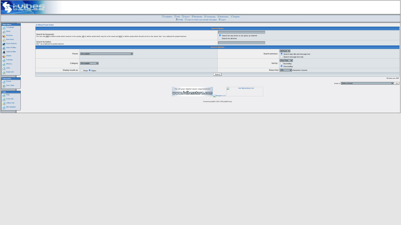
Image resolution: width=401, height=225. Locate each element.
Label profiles (11, 51)
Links (8, 68)
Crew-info (9, 99)
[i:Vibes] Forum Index (45, 25)
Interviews (10, 39)
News (8, 31)
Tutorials (9, 60)
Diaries (8, 56)
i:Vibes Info (10, 103)
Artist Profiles (11, 47)
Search (187, 17)
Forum (8, 81)
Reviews (9, 35)
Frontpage (10, 27)
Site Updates (11, 107)
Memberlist (198, 17)
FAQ (178, 17)
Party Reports (11, 43)
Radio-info (10, 72)
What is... (9, 64)
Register (236, 17)
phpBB (213, 101)
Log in (223, 20)
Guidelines (168, 17)
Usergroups (211, 17)
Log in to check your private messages (202, 20)
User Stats (10, 85)
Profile (180, 20)
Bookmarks (224, 17)
